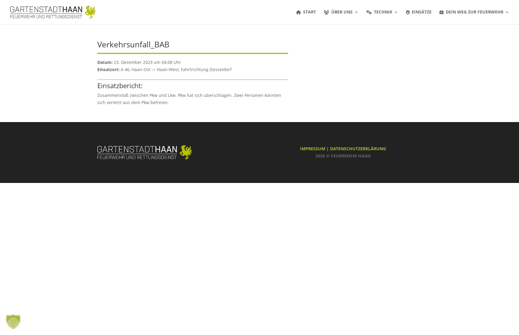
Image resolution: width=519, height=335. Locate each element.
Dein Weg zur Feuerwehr (474, 12)
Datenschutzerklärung (358, 148)
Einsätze (422, 12)
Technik (383, 12)
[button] (13, 322)
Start (309, 12)
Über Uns (342, 12)
